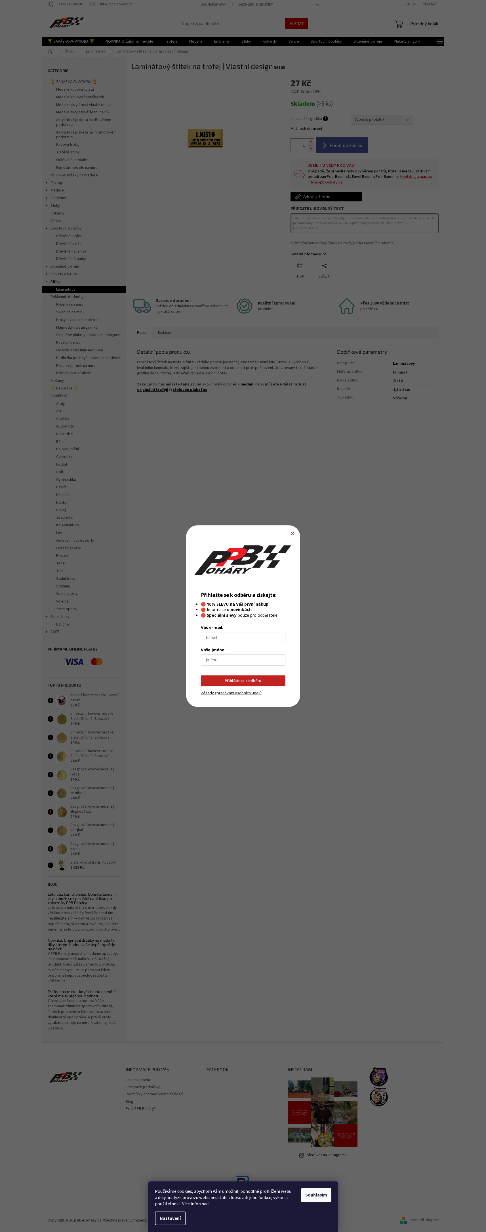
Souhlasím (316, 1195)
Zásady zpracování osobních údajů (231, 692)
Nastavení (170, 1218)
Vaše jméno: (213, 650)
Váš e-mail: (212, 627)
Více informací (195, 1204)
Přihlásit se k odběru (243, 680)
